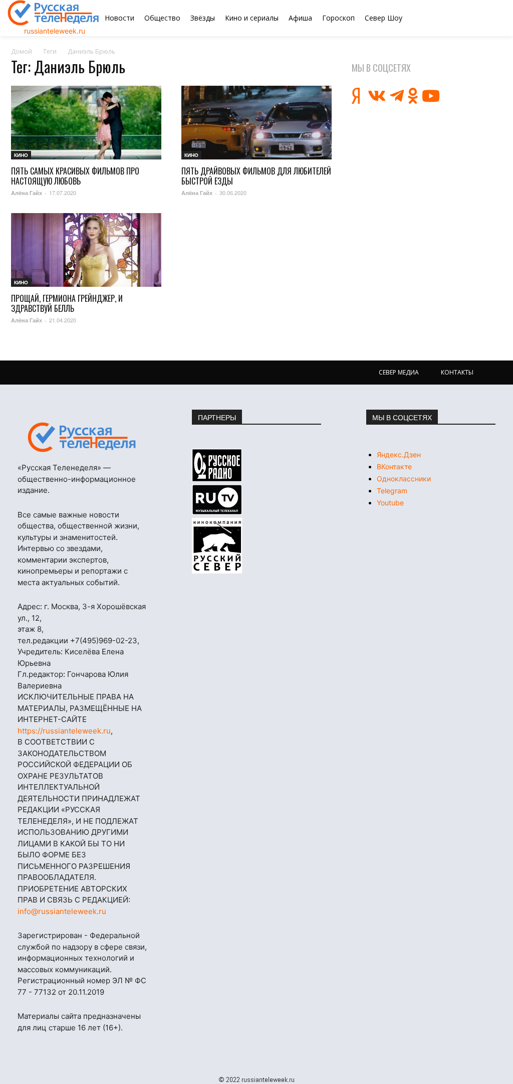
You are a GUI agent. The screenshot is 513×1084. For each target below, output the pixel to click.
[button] (469, 18)
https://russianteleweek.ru (64, 731)
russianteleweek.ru (54, 31)
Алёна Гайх (26, 193)
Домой (21, 51)
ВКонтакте (394, 466)
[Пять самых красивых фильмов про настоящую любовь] (86, 122)
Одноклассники (404, 478)
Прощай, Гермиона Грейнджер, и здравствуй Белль (67, 303)
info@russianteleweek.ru (62, 911)
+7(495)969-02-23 (103, 640)
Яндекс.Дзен (399, 454)
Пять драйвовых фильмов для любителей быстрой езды (256, 176)
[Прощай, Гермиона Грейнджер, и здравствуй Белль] (86, 250)
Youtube (390, 502)
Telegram (392, 490)
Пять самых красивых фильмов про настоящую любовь (75, 176)
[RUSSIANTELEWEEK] (54, 13)
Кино (21, 154)
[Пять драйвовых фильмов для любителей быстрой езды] (256, 122)
